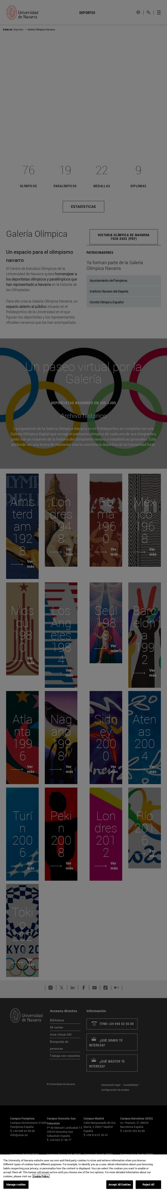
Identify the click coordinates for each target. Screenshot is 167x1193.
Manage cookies (16, 1184)
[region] (83, 1173)
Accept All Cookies (120, 1184)
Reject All (148, 1184)
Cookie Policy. (41, 1176)
